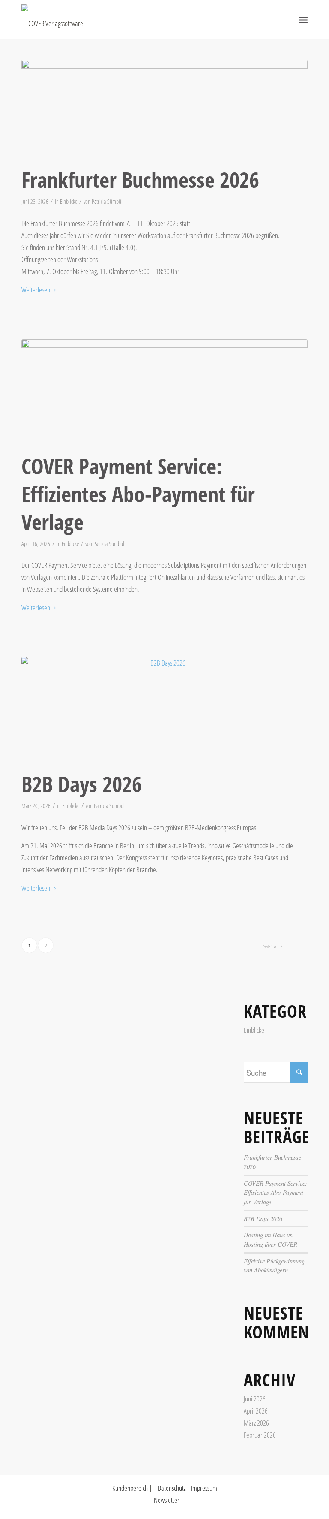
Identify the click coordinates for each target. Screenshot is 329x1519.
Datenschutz (171, 1488)
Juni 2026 (255, 1399)
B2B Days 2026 (81, 784)
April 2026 (256, 1411)
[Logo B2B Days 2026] (164, 711)
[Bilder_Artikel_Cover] (164, 393)
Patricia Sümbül (107, 201)
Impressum (204, 1488)
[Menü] (303, 19)
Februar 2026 (260, 1435)
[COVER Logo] (52, 19)
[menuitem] (303, 19)
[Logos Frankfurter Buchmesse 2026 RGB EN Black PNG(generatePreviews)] (164, 111)
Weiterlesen (35, 290)
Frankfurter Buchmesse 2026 (140, 179)
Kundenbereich (130, 1488)
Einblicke (68, 201)
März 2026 (256, 1423)
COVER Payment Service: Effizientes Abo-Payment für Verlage (138, 494)
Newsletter (166, 1500)
